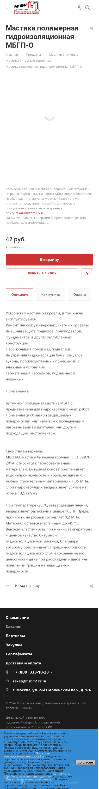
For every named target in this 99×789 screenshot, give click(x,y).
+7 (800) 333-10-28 (31, 672)
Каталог (13, 626)
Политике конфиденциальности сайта (27, 754)
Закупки (14, 644)
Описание (19, 294)
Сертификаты (19, 653)
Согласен (85, 762)
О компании (17, 617)
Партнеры (15, 635)
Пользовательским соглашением (30, 779)
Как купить (50, 294)
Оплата (79, 294)
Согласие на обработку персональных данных (37, 774)
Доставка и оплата (23, 663)
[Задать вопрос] (87, 273)
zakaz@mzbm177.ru (29, 213)
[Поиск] (87, 7)
